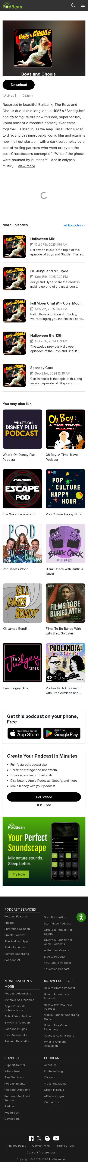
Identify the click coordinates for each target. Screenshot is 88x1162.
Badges (9, 1106)
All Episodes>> (74, 225)
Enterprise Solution (17, 928)
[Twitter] (39, 1138)
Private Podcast (14, 935)
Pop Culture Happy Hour (63, 514)
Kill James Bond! (15, 629)
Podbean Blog (53, 1071)
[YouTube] (56, 1138)
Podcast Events (14, 1083)
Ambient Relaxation (17, 1041)
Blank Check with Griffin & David (65, 571)
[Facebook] (31, 1138)
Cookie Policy (41, 1145)
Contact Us (51, 1102)
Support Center (14, 1065)
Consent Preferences (41, 1152)
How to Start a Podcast (59, 988)
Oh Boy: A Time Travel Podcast (62, 457)
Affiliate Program (55, 1096)
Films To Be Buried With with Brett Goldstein (63, 631)
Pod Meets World (15, 569)
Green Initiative (54, 1089)
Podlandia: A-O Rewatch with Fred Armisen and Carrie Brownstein (63, 690)
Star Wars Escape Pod (19, 514)
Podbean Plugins (15, 1029)
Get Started (44, 797)
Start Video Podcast (57, 923)
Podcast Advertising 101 (60, 1035)
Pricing (9, 922)
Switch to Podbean (17, 1022)
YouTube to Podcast (57, 962)
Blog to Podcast (54, 956)
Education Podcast (56, 969)
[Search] (73, 5)
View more (26, 166)
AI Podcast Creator (56, 950)
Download (19, 85)
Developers (12, 1118)
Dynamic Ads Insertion (19, 1000)
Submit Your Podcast (18, 1016)
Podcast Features (16, 916)
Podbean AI (12, 960)
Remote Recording (16, 953)
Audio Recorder (14, 947)
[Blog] (47, 1138)
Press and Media (55, 1083)
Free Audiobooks (15, 1035)
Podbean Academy (17, 1089)
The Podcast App (16, 941)
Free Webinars (14, 1077)
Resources (11, 1112)
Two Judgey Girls (15, 688)
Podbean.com (58, 1159)
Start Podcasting (55, 917)
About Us (50, 1065)
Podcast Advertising (17, 993)
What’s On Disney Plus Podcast (19, 457)
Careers (49, 1077)
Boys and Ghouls (38, 74)
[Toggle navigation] (83, 5)
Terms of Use (66, 1145)
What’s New (12, 1071)
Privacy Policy (16, 1145)
